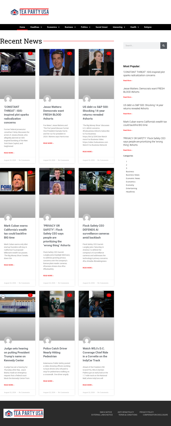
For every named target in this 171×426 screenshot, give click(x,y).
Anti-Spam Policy (126, 412)
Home (22, 27)
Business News (132, 175)
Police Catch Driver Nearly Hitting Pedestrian (55, 352)
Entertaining (131, 188)
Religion (147, 27)
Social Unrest (102, 27)
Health (133, 27)
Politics (84, 27)
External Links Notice (102, 415)
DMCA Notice (106, 412)
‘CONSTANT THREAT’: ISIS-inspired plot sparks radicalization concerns (16, 114)
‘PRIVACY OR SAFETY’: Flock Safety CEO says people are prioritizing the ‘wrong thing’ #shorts (144, 141)
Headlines (34, 27)
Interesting (118, 27)
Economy (130, 185)
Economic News (133, 178)
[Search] (163, 45)
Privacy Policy (147, 412)
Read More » (9, 153)
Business (69, 27)
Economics (52, 27)
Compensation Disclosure (155, 415)
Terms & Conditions (127, 415)
